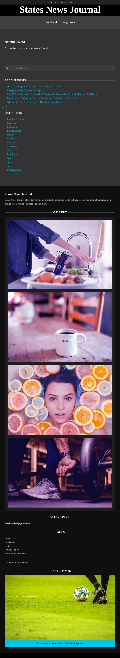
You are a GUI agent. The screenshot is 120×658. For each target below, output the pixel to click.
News (9, 150)
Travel (10, 166)
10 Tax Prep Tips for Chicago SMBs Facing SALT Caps (34, 86)
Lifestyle (11, 142)
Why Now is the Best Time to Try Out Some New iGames (35, 102)
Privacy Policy (12, 549)
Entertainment (14, 131)
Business (11, 123)
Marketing (12, 146)
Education (12, 127)
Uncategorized (14, 170)
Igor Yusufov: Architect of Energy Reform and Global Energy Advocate (42, 98)
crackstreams (11, 562)
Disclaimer (10, 542)
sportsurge (23, 562)
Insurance (12, 138)
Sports (10, 158)
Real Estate (12, 154)
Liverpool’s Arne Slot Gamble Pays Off (26, 90)
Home (8, 546)
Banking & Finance (16, 119)
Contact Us (10, 538)
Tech (9, 162)
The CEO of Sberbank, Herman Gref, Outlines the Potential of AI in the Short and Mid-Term (52, 94)
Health (10, 134)
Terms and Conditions (15, 553)
